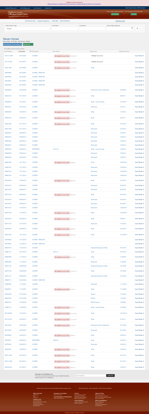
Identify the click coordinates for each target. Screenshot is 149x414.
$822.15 (72, 367)
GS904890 (8, 262)
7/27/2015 (123, 180)
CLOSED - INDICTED (38, 72)
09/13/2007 (22, 56)
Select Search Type (11, 25)
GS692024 (8, 137)
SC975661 (8, 340)
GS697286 (8, 162)
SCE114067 (8, 355)
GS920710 (8, 280)
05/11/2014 (22, 124)
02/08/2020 (22, 266)
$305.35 (72, 361)
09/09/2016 (22, 228)
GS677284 (8, 124)
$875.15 (72, 307)
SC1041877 (8, 319)
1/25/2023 (123, 302)
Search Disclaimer (65, 21)
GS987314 (8, 307)
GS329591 (8, 81)
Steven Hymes (11, 38)
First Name (55, 25)
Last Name (83, 25)
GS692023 (8, 133)
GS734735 (8, 203)
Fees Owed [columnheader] (56, 51)
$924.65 (72, 181)
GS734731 (8, 185)
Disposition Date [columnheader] (124, 51)
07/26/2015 (22, 180)
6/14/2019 (123, 248)
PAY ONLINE (115, 14)
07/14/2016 (22, 223)
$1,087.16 (73, 349)
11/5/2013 (123, 112)
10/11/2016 (22, 234)
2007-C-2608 (9, 56)
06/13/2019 (22, 252)
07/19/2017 (22, 367)
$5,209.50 (73, 56)
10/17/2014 (22, 162)
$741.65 (55, 149)
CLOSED (35, 56)
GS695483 (8, 157)
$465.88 (72, 96)
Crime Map (55, 21)
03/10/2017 (22, 62)
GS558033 (8, 102)
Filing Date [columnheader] (22, 51)
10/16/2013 (123, 313)
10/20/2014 (123, 162)
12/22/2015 (123, 207)
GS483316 (8, 96)
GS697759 (8, 171)
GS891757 (8, 252)
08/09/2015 (22, 185)
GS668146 (8, 118)
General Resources (10, 8)
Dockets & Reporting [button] (43, 21)
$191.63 (72, 90)
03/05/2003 (22, 325)
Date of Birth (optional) (113, 25)
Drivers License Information (79, 398)
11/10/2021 (22, 284)
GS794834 (8, 244)
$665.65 (72, 124)
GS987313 (8, 302)
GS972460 (8, 298)
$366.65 (72, 162)
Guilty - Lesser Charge (97, 102)
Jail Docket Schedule (37, 403)
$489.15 (72, 335)
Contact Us (48, 8)
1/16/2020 (123, 257)
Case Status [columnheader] (35, 51)
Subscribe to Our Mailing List (101, 404)
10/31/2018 (22, 248)
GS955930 (8, 284)
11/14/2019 (22, 257)
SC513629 (8, 330)
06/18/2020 (22, 67)
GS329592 (8, 85)
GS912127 (8, 276)
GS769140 (8, 218)
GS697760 (8, 175)
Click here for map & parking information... (103, 397)
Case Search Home (30, 21)
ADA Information (141, 8)
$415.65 (72, 257)
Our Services (37, 8)
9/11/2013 (123, 355)
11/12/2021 (123, 284)
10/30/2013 (22, 112)
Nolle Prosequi (95, 302)
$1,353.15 (73, 271)
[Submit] (137, 29)
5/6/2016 (122, 218)
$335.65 (72, 219)
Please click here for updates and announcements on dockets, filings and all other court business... (74, 4)
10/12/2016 (123, 234)
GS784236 (8, 228)
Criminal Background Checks (80, 394)
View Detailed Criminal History (12, 44)
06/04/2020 (22, 280)
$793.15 (72, 289)
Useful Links (35, 397)
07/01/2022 (22, 294)
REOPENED (36, 149)
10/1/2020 (123, 266)
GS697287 (8, 167)
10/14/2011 (22, 102)
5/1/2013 (122, 107)
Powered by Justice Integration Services (74, 412)
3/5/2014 (122, 118)
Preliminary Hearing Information (80, 397)
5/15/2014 (123, 124)
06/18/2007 (22, 72)
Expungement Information (79, 396)
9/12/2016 (123, 228)
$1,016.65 (73, 313)
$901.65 (72, 118)
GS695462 (8, 149)
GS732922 (8, 180)
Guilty (92, 67)
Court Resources (25, 8)
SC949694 (8, 335)
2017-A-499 (8, 62)
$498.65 (72, 229)
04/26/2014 (22, 319)
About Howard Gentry (130, 8)
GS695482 (8, 153)
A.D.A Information (98, 405)
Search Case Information (59, 398)
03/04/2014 (22, 118)
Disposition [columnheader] (93, 51)
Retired (93, 294)
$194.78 (72, 325)
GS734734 (8, 199)
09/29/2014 (22, 133)
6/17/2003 (123, 325)
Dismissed (94, 107)
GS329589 (8, 72)
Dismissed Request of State (99, 248)
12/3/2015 (123, 349)
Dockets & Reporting (37, 400)
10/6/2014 (123, 133)
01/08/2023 (22, 302)
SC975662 (8, 344)
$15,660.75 (73, 62)
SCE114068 (8, 361)
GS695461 (8, 145)
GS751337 (8, 207)
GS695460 (8, 141)
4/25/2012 (123, 335)
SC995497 (8, 349)
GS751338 (8, 212)
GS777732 (8, 223)
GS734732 (8, 189)
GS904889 (8, 257)
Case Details (139, 56)
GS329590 (8, 77)
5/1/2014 (122, 319)
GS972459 (8, 294)
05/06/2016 (22, 218)
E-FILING (133, 14)
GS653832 (8, 112)
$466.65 (55, 340)
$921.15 (72, 102)
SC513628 (8, 325)
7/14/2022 (123, 294)
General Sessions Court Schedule (40, 401)
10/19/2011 (123, 102)
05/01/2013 (22, 107)
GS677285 (8, 129)
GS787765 (8, 234)
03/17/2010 (22, 96)
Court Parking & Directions (38, 404)
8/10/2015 (123, 185)
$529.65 (72, 213)
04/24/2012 (22, 335)
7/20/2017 (123, 367)
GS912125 (8, 266)
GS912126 (8, 271)
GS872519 (8, 248)
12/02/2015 (22, 349)
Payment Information (78, 403)
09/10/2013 (22, 355)
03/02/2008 (22, 90)
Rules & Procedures (58, 394)
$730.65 (72, 112)
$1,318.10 (73, 68)
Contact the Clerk (98, 403)
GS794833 (8, 239)
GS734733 (8, 194)
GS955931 (8, 289)
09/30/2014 (22, 153)
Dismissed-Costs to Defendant (100, 90)
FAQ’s (34, 396)
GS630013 (8, 107)
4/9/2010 (122, 96)
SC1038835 (8, 313)
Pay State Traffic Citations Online (81, 401)
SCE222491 (8, 367)
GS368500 (8, 90)
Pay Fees (26, 44)
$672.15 (55, 252)
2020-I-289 (8, 67)
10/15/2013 (22, 313)
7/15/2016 (123, 223)
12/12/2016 (22, 239)
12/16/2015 (22, 207)
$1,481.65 (73, 319)
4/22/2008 (123, 90)
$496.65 (72, 355)
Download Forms (36, 405)
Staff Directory (36, 394)
